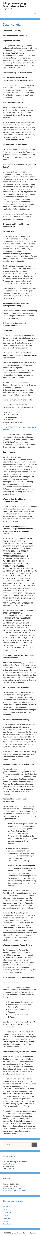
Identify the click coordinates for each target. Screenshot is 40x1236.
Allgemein (6, 1206)
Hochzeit (6, 1215)
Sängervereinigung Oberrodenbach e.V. (15, 5)
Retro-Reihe (7, 1224)
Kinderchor (7, 1218)
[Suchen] (34, 1145)
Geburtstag (7, 1212)
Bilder (5, 1209)
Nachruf (5, 1221)
